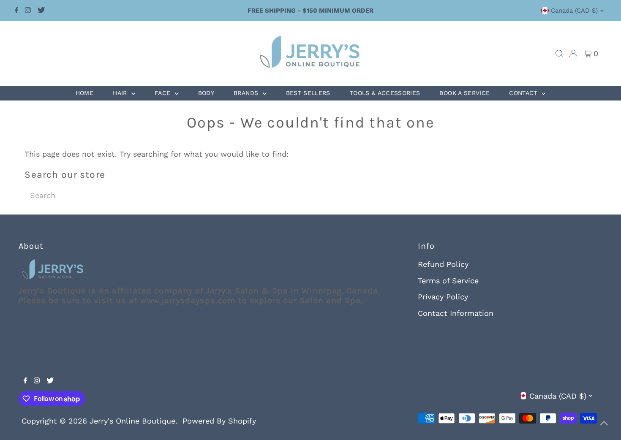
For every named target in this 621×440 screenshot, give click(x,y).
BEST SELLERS (308, 93)
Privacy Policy (443, 296)
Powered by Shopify (219, 420)
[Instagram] (28, 10)
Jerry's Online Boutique (132, 420)
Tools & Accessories (385, 93)
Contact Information (455, 313)
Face (164, 93)
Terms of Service (448, 280)
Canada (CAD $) (574, 10)
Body (206, 93)
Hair (121, 93)
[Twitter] (41, 10)
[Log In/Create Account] (573, 53)
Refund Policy (443, 264)
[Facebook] (16, 10)
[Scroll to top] (604, 423)
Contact (524, 93)
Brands (247, 93)
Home (84, 93)
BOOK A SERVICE (464, 93)
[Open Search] (559, 53)
